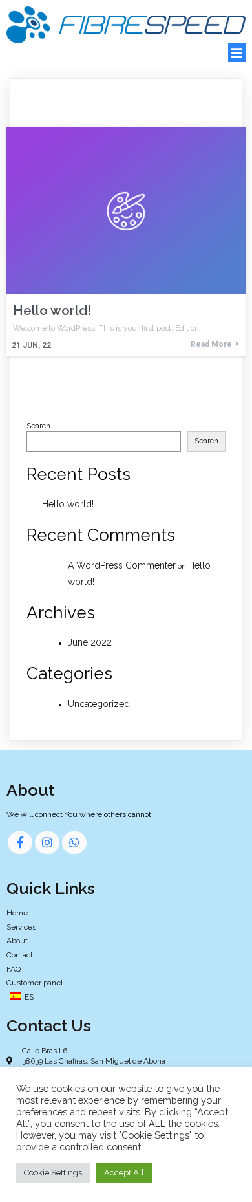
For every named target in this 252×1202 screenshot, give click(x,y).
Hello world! (68, 504)
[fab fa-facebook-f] (20, 842)
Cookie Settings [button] (53, 1172)
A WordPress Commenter (122, 565)
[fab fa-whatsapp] (74, 842)
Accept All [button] (124, 1172)
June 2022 (90, 642)
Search (38, 425)
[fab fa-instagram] (47, 842)
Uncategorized (99, 704)
